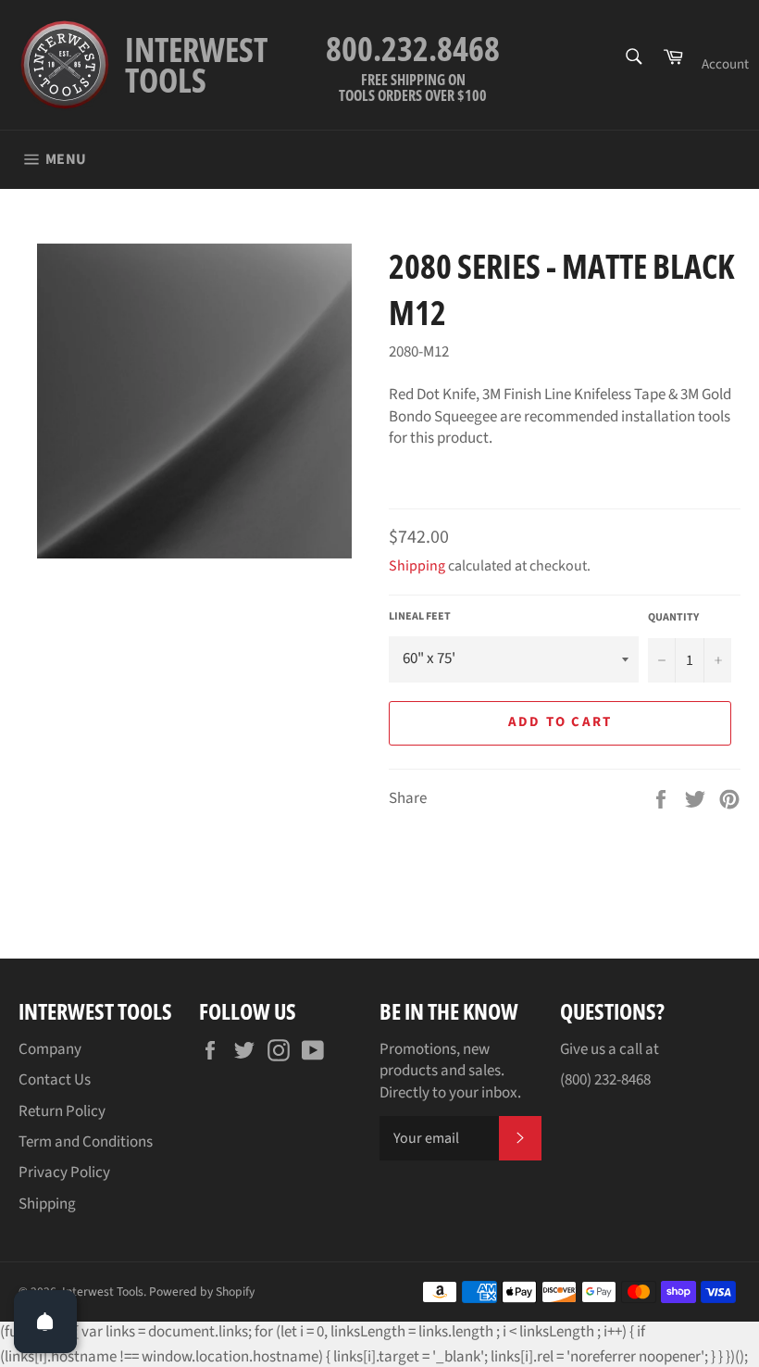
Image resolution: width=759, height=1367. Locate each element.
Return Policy (62, 1111)
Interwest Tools (102, 1291)
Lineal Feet (420, 616)
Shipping (417, 566)
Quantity (673, 617)
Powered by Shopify (202, 1291)
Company (50, 1049)
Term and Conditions (86, 1142)
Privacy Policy (64, 1172)
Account (725, 64)
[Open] (45, 1321)
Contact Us (55, 1080)
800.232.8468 (413, 48)
